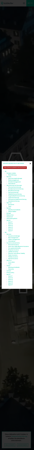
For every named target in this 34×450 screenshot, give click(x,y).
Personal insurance (13, 244)
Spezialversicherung (13, 201)
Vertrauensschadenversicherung (17, 199)
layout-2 (10, 223)
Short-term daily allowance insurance (18, 246)
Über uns (9, 202)
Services (9, 176)
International (11, 183)
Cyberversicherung (13, 197)
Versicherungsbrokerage (15, 178)
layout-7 (10, 230)
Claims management (14, 239)
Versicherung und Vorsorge (14, 185)
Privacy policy (10, 272)
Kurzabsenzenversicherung (15, 189)
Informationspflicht (12, 218)
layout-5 (10, 229)
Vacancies (11, 269)
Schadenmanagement (14, 182)
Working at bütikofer (14, 267)
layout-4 (10, 227)
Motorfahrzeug (12, 175)
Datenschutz (10, 215)
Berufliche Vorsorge (13, 190)
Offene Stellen (12, 211)
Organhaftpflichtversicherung (16, 195)
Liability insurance (13, 251)
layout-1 (10, 222)
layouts (8, 220)
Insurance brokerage (14, 236)
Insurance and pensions (13, 243)
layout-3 (10, 225)
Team (9, 206)
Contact (9, 270)
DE (5, 171)
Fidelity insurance (13, 257)
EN (5, 232)
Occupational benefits (14, 248)
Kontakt (9, 213)
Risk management (13, 237)
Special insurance (13, 258)
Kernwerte (11, 204)
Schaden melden (11, 173)
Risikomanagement (13, 180)
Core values (11, 262)
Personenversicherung (14, 187)
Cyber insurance (12, 255)
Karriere (9, 208)
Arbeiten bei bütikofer (14, 209)
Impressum (10, 216)
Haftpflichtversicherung (15, 194)
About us (9, 260)
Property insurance (13, 250)
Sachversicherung (13, 192)
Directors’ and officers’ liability (16, 253)
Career (8, 265)
